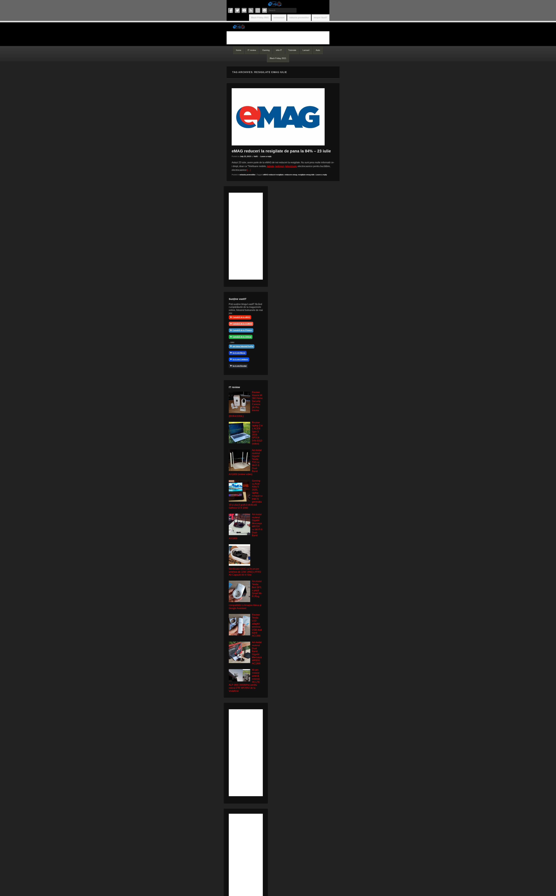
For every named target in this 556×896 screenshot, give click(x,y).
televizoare (291, 166)
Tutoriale (292, 50)
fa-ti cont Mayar (239, 353)
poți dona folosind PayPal (243, 346)
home (238, 50)
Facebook (230, 10)
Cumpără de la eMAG (241, 317)
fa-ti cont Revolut (240, 366)
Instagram (258, 10)
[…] (249, 170)
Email (264, 10)
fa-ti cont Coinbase (240, 359)
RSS (251, 10)
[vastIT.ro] (275, 4)
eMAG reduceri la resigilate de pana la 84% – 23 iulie (281, 151)
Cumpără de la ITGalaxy (242, 330)
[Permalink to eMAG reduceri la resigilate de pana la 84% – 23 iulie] (283, 116)
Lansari (306, 50)
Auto (318, 50)
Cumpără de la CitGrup (242, 337)
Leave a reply (265, 156)
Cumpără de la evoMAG (242, 324)
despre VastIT (320, 17)
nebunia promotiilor (299, 17)
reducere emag (291, 175)
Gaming (266, 50)
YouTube (244, 10)
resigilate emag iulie (306, 175)
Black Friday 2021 (260, 17)
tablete (270, 166)
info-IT (279, 50)
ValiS (256, 156)
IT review (252, 50)
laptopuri (279, 166)
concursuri (279, 17)
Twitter (237, 10)
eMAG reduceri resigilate (273, 175)
